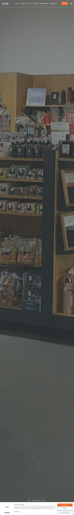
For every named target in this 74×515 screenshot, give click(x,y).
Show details (16, 511)
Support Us (53, 3)
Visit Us (17, 3)
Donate (64, 3)
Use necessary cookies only (65, 512)
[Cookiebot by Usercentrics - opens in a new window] (7, 513)
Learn (29, 3)
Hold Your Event (44, 3)
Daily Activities (35, 500)
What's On (24, 3)
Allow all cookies (65, 504)
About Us (35, 3)
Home (29, 500)
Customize (64, 508)
